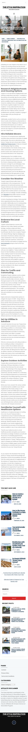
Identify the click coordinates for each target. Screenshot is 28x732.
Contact (3, 670)
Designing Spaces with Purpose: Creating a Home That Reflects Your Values (18, 641)
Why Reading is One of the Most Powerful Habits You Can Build (18, 620)
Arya (8, 22)
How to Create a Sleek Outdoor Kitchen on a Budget (17, 496)
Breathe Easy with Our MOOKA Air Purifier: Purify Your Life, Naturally (18, 544)
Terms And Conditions (7, 676)
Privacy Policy (5, 673)
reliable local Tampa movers (8, 144)
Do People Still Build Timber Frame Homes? (18, 560)
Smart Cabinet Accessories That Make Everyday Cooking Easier (18, 630)
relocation (6, 194)
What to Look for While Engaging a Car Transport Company (18, 610)
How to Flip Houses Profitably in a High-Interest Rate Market (19, 513)
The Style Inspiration (14, 7)
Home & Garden (7, 24)
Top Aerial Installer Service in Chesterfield (18, 529)
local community (5, 243)
